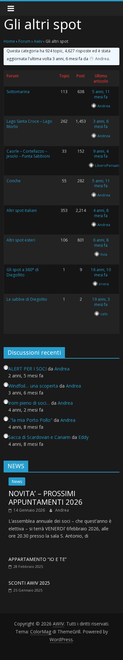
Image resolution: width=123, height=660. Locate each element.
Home (9, 41)
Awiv (38, 41)
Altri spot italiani (22, 210)
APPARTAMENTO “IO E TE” (38, 559)
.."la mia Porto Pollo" (30, 420)
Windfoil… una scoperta (33, 386)
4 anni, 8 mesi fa (101, 213)
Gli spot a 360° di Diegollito (23, 272)
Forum (24, 41)
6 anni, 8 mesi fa (101, 242)
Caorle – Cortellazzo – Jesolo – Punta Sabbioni (28, 153)
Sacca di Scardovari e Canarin (39, 437)
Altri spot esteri (21, 240)
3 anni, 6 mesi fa (101, 123)
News (17, 481)
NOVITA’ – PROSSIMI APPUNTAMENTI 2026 (46, 497)
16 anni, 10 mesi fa (101, 272)
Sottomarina (18, 91)
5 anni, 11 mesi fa (101, 94)
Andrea (62, 510)
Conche (14, 181)
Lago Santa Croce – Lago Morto (29, 123)
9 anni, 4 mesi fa (101, 153)
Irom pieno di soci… (29, 403)
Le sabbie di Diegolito (27, 299)
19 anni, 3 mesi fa (101, 301)
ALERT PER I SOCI (27, 369)
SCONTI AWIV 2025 (29, 583)
